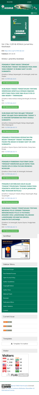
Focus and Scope (8, 269)
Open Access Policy (9, 278)
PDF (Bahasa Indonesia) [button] (10, 83)
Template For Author (20, 344)
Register (9, 2)
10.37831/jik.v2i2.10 (11, 127)
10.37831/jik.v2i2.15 (11, 152)
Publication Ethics (8, 302)
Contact (5, 310)
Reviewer (6, 298)
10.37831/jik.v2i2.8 (10, 79)
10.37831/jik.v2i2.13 (11, 198)
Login (29, 2)
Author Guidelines (8, 282)
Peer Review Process (9, 273)
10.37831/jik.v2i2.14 (11, 227)
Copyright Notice (8, 286)
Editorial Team (7, 294)
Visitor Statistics (8, 306)
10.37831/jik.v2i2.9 (10, 103)
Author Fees (7, 290)
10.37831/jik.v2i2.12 (11, 174)
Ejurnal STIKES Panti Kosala (19, 386)
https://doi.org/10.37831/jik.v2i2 (14, 51)
